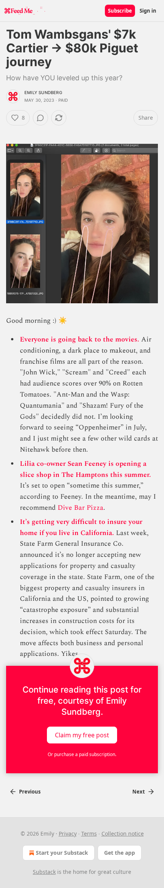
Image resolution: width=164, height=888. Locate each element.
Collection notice (122, 833)
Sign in (148, 10)
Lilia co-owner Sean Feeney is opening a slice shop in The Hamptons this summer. (85, 469)
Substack (44, 871)
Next (138, 791)
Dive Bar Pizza (80, 508)
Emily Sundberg (43, 92)
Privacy (68, 833)
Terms (89, 833)
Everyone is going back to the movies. (79, 339)
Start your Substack (62, 852)
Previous (29, 791)
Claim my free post (82, 735)
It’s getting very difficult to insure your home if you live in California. (81, 527)
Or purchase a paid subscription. (82, 754)
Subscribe (120, 10)
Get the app (119, 852)
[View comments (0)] (40, 117)
